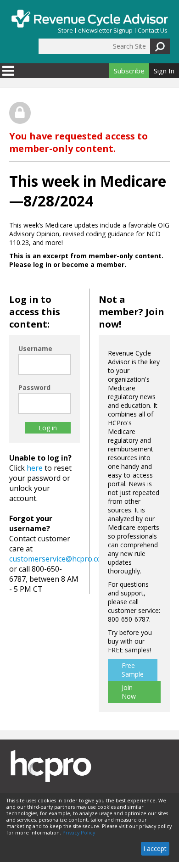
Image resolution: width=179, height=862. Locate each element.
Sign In (164, 70)
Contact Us (153, 30)
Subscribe (129, 70)
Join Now (129, 692)
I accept (155, 848)
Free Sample (133, 669)
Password (34, 387)
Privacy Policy (78, 832)
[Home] (89, 18)
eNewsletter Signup (105, 30)
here (35, 468)
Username (35, 348)
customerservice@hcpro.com (58, 559)
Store (65, 30)
